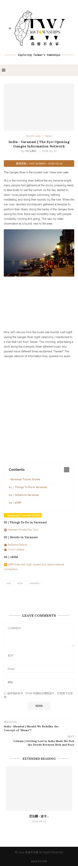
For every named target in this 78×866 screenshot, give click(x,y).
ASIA (8, 583)
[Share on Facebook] (40, 597)
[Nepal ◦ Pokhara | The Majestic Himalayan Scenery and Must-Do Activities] (39, 788)
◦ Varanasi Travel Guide (24, 479)
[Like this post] (31, 597)
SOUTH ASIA (33, 136)
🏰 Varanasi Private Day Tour (21, 529)
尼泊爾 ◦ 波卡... (39, 816)
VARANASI (34, 583)
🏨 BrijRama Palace (15, 544)
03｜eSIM (15, 502)
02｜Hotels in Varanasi (24, 495)
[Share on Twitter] (49, 597)
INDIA (48, 136)
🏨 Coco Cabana (14, 549)
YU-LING (30, 151)
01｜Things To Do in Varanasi (28, 487)
